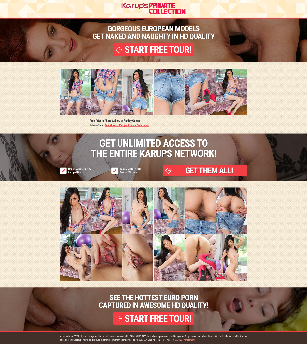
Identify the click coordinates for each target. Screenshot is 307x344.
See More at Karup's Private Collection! (127, 125)
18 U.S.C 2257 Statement (183, 340)
